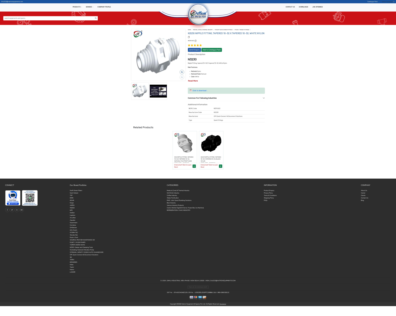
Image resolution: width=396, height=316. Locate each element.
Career (363, 193)
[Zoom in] (182, 72)
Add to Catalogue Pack (212, 50)
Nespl (72, 203)
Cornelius (73, 225)
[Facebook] (7, 210)
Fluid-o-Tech (74, 237)
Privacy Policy (268, 193)
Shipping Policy (269, 198)
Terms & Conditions (270, 195)
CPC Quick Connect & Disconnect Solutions (84, 255)
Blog (362, 200)
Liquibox (72, 215)
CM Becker (73, 228)
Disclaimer (223, 304)
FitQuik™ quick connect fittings (223, 29)
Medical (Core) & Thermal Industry (203, 29)
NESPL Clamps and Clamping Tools (81, 247)
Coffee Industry (172, 195)
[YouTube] (21, 210)
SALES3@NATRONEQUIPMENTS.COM (223, 281)
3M (71, 257)
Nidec (72, 265)
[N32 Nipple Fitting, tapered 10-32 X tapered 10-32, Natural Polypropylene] (185, 143)
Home (189, 29)
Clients (363, 195)
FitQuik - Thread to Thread (242, 29)
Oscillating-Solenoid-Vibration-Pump (82, 250)
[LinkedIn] (17, 210)
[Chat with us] (13, 198)
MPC (71, 210)
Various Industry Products (175, 205)
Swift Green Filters (76, 190)
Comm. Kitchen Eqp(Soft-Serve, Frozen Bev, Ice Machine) (185, 208)
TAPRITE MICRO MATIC (77, 245)
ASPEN (72, 205)
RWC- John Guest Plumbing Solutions (179, 200)
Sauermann (73, 223)
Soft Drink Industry (173, 193)
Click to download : (199, 91)
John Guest (73, 230)
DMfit (71, 198)
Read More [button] (193, 81)
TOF (71, 195)
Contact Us (364, 198)
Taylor (72, 267)
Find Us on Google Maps (198, 287)
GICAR (72, 200)
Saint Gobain (74, 193)
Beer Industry (171, 203)
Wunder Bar (74, 235)
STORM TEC (74, 232)
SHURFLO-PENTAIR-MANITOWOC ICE (82, 240)
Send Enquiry (194, 50)
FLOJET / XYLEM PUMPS (77, 242)
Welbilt (72, 208)
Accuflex (73, 218)
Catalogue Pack (372, 2)
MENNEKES (73, 262)
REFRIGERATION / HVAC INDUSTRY (178, 210)
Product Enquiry (269, 190)
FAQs (265, 200)
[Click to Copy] (189, 37)
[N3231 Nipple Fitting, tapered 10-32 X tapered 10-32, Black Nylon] (211, 143)
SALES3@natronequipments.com (12, 2)
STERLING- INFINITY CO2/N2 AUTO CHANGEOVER (86, 252)
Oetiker (72, 213)
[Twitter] (12, 210)
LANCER (72, 272)
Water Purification (173, 198)
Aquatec (72, 220)
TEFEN (72, 260)
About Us (364, 190)
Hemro (72, 270)
